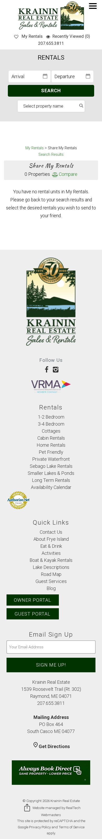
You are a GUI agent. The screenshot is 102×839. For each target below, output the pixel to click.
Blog (51, 588)
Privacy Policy (40, 827)
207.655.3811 (51, 43)
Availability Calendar (51, 487)
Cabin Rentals (51, 438)
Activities (51, 553)
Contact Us (51, 532)
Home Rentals (51, 445)
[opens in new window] (46, 369)
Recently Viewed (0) (71, 36)
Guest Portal (32, 614)
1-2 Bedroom (51, 417)
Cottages (51, 431)
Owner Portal (32, 600)
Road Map (51, 574)
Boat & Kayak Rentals (51, 560)
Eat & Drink (51, 546)
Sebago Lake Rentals (51, 466)
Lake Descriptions (51, 567)
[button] (94, 9)
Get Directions (51, 746)
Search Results (51, 154)
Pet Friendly (51, 452)
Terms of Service (71, 827)
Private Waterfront (51, 459)
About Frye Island (51, 539)
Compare (67, 174)
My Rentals (32, 36)
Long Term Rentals (51, 480)
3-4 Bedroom (51, 424)
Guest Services (51, 581)
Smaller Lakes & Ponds (51, 473)
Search (51, 90)
